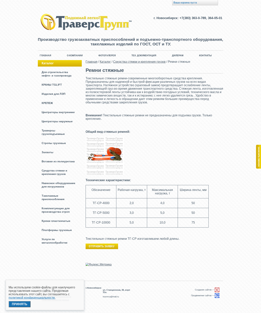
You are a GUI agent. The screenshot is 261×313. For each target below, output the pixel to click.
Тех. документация (143, 55)
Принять (19, 304)
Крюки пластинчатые (56, 220)
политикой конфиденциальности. (32, 297)
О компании (75, 55)
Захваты (47, 152)
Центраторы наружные (57, 121)
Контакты (205, 55)
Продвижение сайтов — (203, 295)
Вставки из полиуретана (58, 161)
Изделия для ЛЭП (53, 93)
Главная (45, 55)
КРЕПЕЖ (47, 103)
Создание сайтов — (205, 290)
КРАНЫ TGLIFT (52, 84)
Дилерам (177, 55)
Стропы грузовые (54, 143)
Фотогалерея (107, 55)
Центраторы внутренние (58, 112)
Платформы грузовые (57, 230)
